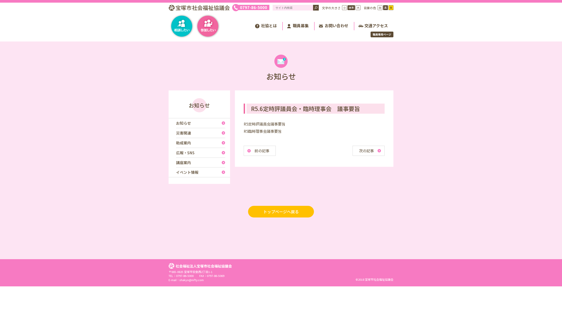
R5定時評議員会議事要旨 (264, 124)
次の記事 (366, 150)
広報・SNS (185, 152)
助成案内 (183, 142)
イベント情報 (187, 172)
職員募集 (301, 25)
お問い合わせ (336, 25)
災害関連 (183, 133)
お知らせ (199, 105)
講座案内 (183, 162)
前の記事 (261, 150)
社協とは (269, 25)
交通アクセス (376, 25)
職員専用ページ (382, 34)
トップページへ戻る (281, 211)
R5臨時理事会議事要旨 (263, 131)
